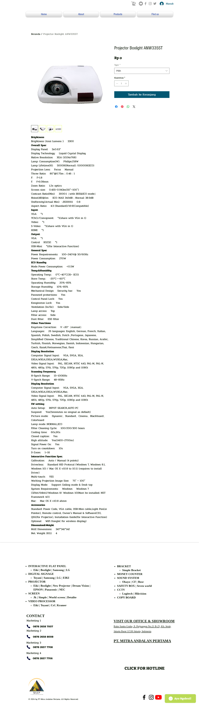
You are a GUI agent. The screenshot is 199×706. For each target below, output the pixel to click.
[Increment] (126, 83)
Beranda (35, 34)
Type (117, 65)
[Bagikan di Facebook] (116, 106)
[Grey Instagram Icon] (150, 4)
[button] (134, 4)
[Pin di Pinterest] (122, 106)
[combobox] (141, 71)
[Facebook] (144, 697)
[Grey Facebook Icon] (145, 4)
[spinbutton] (121, 83)
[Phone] (28, 626)
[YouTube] (141, 4)
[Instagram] (151, 697)
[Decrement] (117, 83)
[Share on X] (134, 106)
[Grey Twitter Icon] (155, 4)
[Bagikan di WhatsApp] (128, 106)
